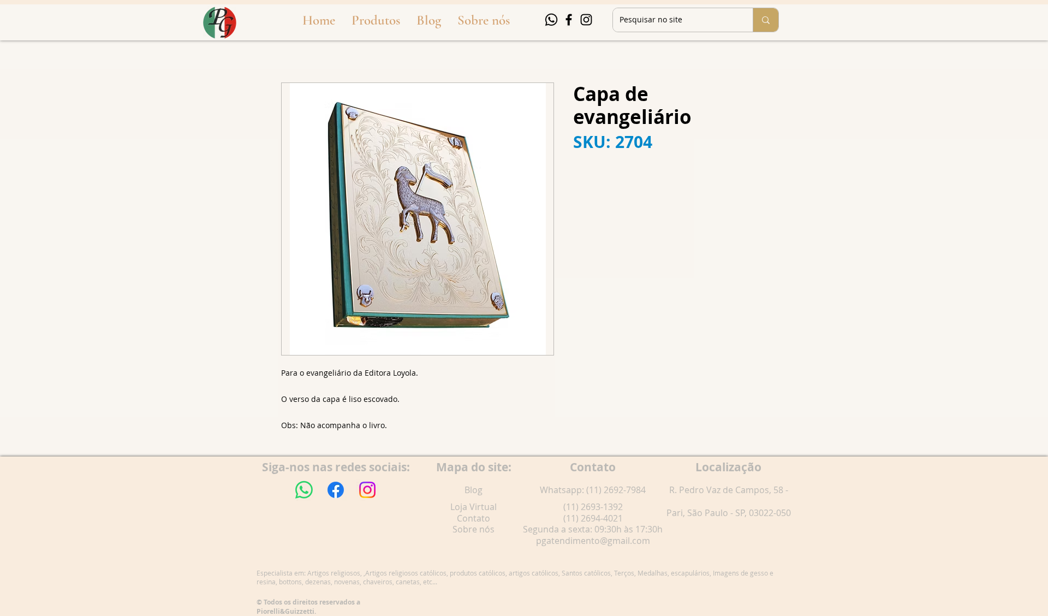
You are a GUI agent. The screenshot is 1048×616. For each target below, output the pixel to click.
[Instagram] (586, 19)
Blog (474, 490)
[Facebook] (568, 19)
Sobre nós (473, 529)
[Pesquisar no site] (765, 20)
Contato (473, 518)
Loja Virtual (473, 507)
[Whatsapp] (551, 19)
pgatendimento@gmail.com (593, 541)
